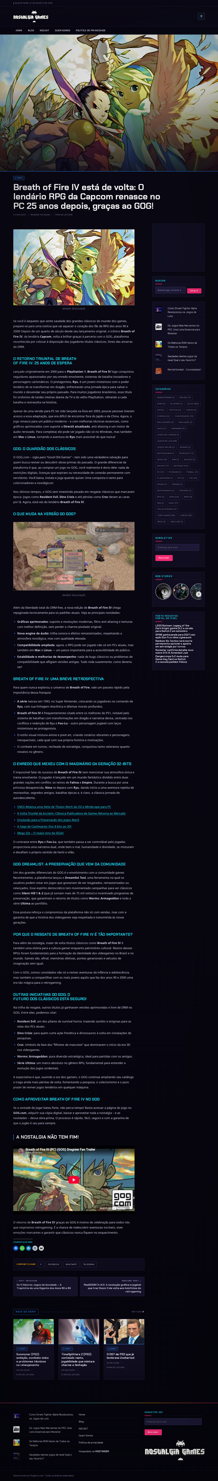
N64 (175, 459)
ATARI (161, 403)
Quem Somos (62, 30)
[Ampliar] (130, 233)
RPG (160, 496)
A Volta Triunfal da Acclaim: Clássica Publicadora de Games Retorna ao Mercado (71, 813)
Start (194, 291)
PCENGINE (175, 472)
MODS (162, 459)
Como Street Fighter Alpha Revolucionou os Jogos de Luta (182, 312)
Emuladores (165, 422)
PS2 (193, 478)
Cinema (191, 409)
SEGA (174, 496)
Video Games (166, 515)
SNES (188, 496)
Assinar (164, 558)
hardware (178, 428)
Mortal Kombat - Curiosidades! (184, 369)
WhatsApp (71, 1264)
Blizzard (176, 403)
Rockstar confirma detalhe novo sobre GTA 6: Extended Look (174, 651)
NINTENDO (181, 465)
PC (160, 472)
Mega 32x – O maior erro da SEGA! (40, 833)
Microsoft (186, 453)
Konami (185, 447)
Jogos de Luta (167, 441)
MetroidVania (165, 453)
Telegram (88, 1264)
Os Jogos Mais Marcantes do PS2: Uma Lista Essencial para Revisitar (184, 329)
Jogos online (166, 447)
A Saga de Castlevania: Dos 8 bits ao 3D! (44, 826)
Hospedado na (94, 1451)
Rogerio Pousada (40, 214)
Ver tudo (137, 1311)
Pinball (192, 472)
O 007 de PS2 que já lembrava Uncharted (120, 1356)
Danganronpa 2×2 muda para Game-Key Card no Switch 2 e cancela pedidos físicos (171, 659)
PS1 (181, 478)
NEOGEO (189, 459)
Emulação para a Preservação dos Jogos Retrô (48, 820)
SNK (160, 503)
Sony (20, 178)
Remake (177, 484)
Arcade (185, 397)
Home (19, 30)
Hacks (161, 428)
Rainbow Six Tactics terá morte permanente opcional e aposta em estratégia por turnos (173, 643)
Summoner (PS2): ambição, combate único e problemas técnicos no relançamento (32, 1359)
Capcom (175, 409)
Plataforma (165, 478)
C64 (160, 409)
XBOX (161, 521)
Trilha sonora (167, 509)
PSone (162, 484)
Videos (186, 515)
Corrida (163, 416)
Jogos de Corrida (168, 434)
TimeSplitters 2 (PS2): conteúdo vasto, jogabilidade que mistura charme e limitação (77, 1359)
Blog (31, 30)
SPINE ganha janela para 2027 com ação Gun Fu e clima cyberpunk (175, 636)
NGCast (163, 465)
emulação (185, 422)
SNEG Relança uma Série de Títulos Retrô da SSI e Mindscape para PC (64, 807)
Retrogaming (165, 490)
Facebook (53, 1264)
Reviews (185, 490)
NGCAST (44, 30)
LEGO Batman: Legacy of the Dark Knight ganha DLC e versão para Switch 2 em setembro (174, 628)
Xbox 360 (177, 521)
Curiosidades (184, 416)
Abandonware (165, 397)
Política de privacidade (91, 30)
